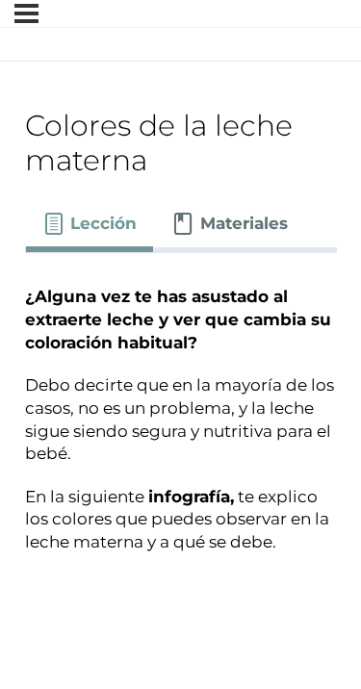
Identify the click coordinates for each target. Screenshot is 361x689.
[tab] (90, 224)
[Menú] (26, 13)
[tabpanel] (181, 429)
